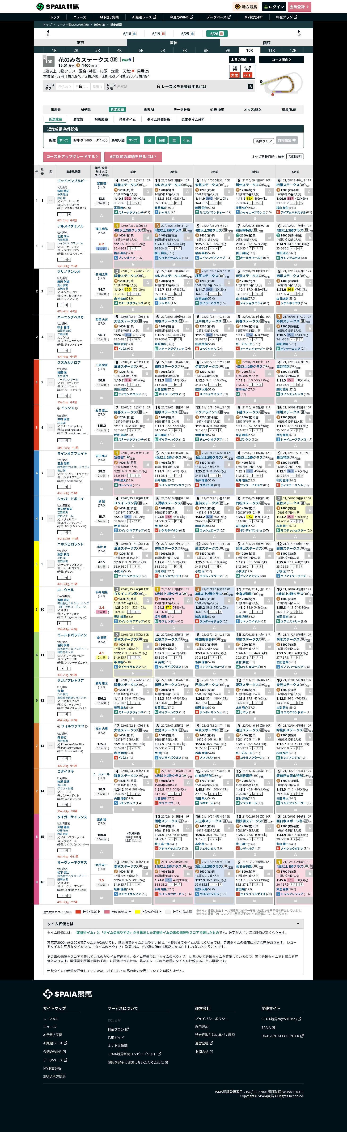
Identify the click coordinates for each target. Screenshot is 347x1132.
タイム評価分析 (158, 119)
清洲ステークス (125, 366)
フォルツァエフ (72, 726)
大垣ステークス (125, 321)
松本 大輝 (102, 728)
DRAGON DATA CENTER (280, 1036)
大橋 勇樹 (63, 827)
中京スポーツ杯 (206, 730)
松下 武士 (63, 872)
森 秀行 (62, 737)
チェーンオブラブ (210, 439)
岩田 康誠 (161, 435)
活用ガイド (116, 1037)
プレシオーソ (126, 257)
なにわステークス (168, 184)
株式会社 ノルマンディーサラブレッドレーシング (73, 649)
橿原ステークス (206, 275)
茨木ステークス (288, 639)
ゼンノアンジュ (249, 576)
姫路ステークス (247, 684)
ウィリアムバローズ (211, 666)
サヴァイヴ (166, 803)
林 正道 (61, 422)
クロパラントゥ (209, 894)
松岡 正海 (282, 480)
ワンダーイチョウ (251, 485)
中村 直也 (63, 419)
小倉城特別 (244, 593)
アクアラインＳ (206, 412)
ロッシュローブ (209, 530)
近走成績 (117, 109)
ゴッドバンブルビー (72, 181)
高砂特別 (283, 366)
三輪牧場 (62, 288)
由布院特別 (203, 775)
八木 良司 (62, 694)
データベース (216, 17)
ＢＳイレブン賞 (125, 503)
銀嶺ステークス (288, 548)
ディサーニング (290, 348)
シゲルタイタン (169, 530)
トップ (55, 17)
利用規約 (201, 1026)
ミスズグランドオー (212, 212)
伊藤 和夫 (62, 830)
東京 (80, 42)
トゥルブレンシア (292, 894)
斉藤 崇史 (63, 599)
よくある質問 (117, 1045)
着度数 (78, 119)
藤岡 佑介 (161, 207)
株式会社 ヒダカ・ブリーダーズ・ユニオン (73, 876)
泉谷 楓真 (242, 435)
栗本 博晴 (62, 285)
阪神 (173, 42)
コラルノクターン (210, 576)
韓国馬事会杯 (205, 639)
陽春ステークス (125, 184)
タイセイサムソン (170, 257)
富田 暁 (101, 183)
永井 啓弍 (62, 376)
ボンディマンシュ (251, 530)
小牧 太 (101, 547)
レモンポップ (126, 803)
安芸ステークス (206, 184)
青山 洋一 (62, 785)
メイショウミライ (251, 303)
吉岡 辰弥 (63, 645)
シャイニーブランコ (252, 212)
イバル (122, 348)
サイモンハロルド (129, 394)
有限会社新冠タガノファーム (73, 697)
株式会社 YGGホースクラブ (73, 467)
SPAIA (266, 1027)
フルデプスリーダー (293, 803)
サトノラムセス (290, 257)
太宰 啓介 (242, 707)
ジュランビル (207, 848)
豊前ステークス (206, 503)
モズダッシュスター (293, 530)
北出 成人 (63, 236)
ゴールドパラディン (72, 635)
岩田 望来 (161, 389)
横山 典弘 (102, 228)
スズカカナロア (68, 362)
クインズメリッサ (292, 394)
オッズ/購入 (253, 109)
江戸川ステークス (208, 321)
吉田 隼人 (102, 456)
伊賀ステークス (247, 275)
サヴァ (244, 712)
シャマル (164, 212)
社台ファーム (65, 516)
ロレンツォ (125, 485)
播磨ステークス (166, 821)
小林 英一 (62, 558)
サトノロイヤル (250, 621)
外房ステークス (288, 321)
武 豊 (101, 501)
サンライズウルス (170, 666)
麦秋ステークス (288, 503)
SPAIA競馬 (266, 1095)
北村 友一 (102, 864)
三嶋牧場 (62, 334)
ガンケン (245, 439)
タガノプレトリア (70, 680)
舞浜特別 (283, 457)
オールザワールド (251, 257)
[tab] (55, 119)
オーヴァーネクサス (72, 862)
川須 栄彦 (102, 365)
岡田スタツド (65, 652)
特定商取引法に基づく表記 (215, 1034)
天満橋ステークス (168, 503)
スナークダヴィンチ (131, 212)
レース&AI (51, 1018)
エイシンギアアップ (212, 257)
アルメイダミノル (70, 226)
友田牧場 (62, 561)
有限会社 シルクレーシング (73, 603)
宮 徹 (60, 690)
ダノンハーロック (292, 666)
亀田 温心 (282, 253)
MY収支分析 (254, 17)
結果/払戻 (289, 109)
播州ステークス (247, 184)
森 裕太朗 (102, 274)
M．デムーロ (244, 344)
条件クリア (264, 141)
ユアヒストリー (290, 621)
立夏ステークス (166, 639)
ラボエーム (206, 803)
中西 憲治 (62, 194)
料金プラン (284, 17)
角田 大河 (102, 319)
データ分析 (182, 109)
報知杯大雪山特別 (289, 775)
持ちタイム (127, 119)
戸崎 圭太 (120, 480)
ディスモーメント (292, 485)
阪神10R (99, 24)
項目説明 (295, 156)
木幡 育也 (201, 435)
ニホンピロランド (70, 544)
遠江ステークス (206, 548)
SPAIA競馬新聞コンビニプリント (132, 1054)
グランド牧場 (65, 788)
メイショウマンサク (171, 485)
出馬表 (56, 109)
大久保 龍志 (64, 508)
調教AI (149, 109)
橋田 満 (62, 372)
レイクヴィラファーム (70, 243)
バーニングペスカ (70, 317)
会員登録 (297, 6)
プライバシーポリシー (211, 1018)
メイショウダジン (292, 848)
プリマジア (206, 757)
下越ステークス (247, 412)
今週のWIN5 (179, 17)
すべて (133, 140)
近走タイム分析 (193, 119)
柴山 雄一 (242, 843)
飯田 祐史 (63, 191)
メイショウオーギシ (171, 894)
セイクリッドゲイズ (253, 894)
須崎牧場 (62, 879)
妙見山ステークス (249, 548)
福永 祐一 (282, 525)
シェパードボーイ (70, 499)
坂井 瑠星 (120, 435)
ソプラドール (248, 803)
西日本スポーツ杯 (289, 821)
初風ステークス (288, 184)
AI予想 (86, 109)
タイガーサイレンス (72, 817)
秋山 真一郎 (162, 843)
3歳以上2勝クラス (289, 593)
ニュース (79, 17)
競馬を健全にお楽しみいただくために (136, 1062)
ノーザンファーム (67, 379)
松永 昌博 (63, 327)
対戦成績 (101, 119)
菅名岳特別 (244, 866)
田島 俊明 (63, 463)
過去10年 (217, 109)
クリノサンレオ (68, 272)
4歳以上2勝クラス (127, 230)
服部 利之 (63, 554)
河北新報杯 (244, 775)
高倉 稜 (101, 819)
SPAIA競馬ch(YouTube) (279, 1019)
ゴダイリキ (206, 485)
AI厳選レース (142, 17)
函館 (267, 42)
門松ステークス (247, 503)
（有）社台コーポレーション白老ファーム (73, 607)
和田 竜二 (102, 410)
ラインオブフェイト (72, 453)
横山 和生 (282, 207)
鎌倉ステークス (125, 775)
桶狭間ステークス (249, 821)
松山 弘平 (282, 753)
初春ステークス (247, 321)
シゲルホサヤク (290, 303)
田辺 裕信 (201, 344)
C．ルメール (101, 774)
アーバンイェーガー (253, 348)
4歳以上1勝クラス (289, 866)
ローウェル (65, 590)
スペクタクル (207, 348)
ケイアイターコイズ (293, 576)
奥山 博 (61, 470)
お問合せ (201, 1051)
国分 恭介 (161, 571)
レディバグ (247, 848)
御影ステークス (288, 275)
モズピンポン (167, 621)
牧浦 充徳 (63, 781)
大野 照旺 (62, 740)
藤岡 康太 (102, 683)
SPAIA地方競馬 (54, 1076)
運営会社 (201, 1043)
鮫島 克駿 (201, 616)
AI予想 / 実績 (109, 17)
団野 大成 (201, 389)
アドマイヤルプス (170, 848)
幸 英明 (101, 637)
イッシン (67, 408)
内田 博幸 (120, 798)
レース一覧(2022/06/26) (73, 24)
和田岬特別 (244, 230)
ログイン (276, 6)
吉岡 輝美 (62, 239)
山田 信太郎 (64, 330)
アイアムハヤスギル (293, 212)
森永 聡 (61, 198)
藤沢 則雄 (63, 281)
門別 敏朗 (62, 834)
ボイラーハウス (209, 303)
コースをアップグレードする (70, 156)
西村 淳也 (242, 662)
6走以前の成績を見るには (132, 156)
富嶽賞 (119, 457)
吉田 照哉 (62, 512)
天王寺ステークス (208, 821)
